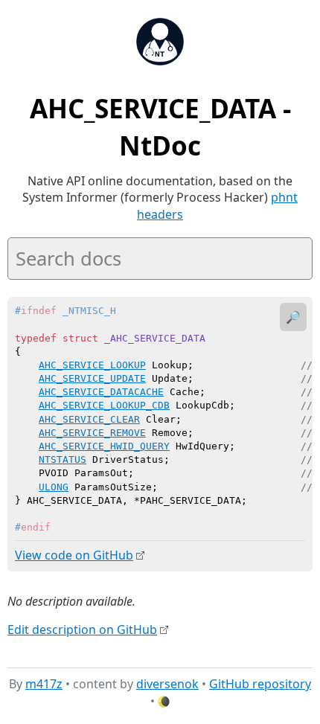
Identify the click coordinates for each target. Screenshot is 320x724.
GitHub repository (260, 684)
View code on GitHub (74, 555)
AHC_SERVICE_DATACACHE (101, 391)
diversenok (167, 684)
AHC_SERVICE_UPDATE (92, 378)
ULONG (53, 487)
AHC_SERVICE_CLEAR (89, 419)
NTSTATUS (62, 459)
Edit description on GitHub (82, 629)
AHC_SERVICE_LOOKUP (92, 365)
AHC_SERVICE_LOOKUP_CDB (104, 405)
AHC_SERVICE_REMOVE (92, 432)
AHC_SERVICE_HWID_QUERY (104, 446)
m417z (44, 684)
